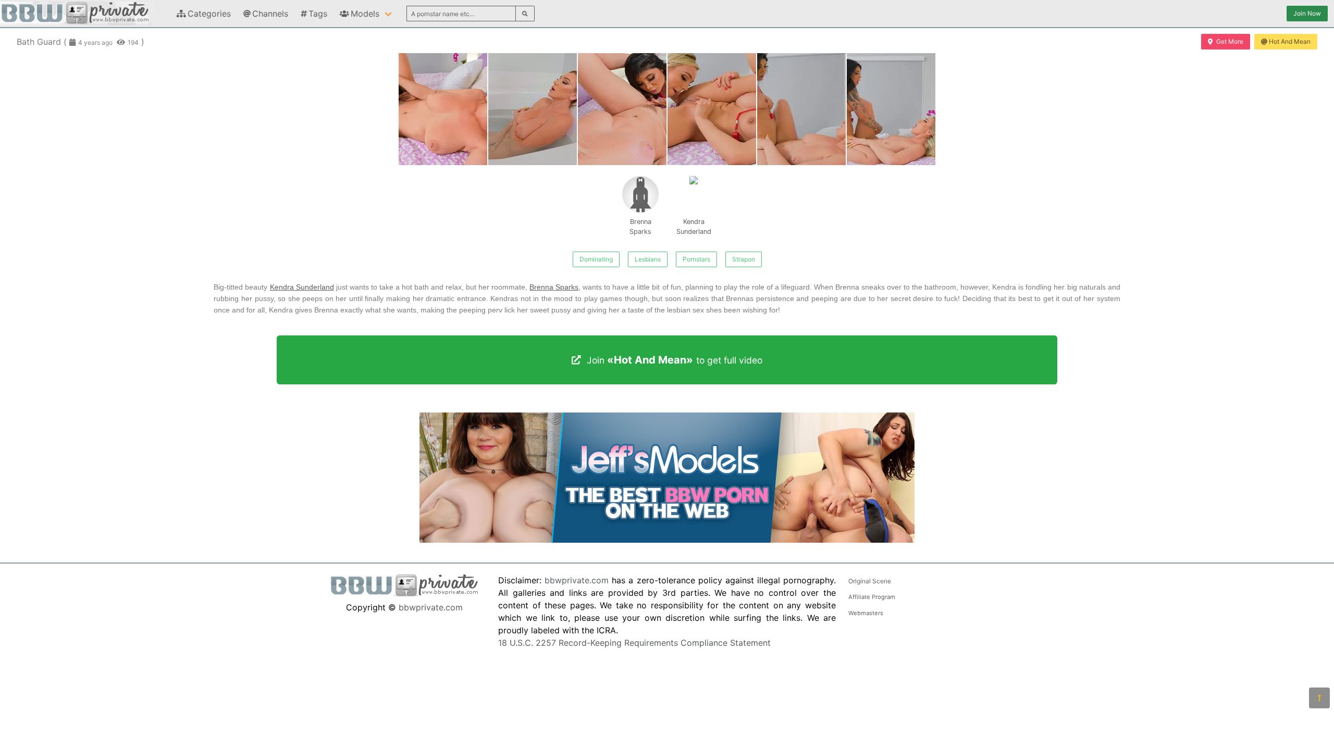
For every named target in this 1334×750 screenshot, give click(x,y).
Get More (1229, 41)
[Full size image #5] (891, 109)
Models (365, 13)
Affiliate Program (871, 597)
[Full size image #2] (622, 109)
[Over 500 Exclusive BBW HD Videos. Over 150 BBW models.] (667, 539)
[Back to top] (1319, 698)
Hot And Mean (1290, 41)
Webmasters (865, 613)
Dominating (596, 259)
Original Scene (869, 581)
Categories (209, 13)
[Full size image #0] (443, 109)
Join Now (1307, 13)
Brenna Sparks (640, 226)
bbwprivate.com (431, 607)
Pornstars (696, 259)
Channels (270, 13)
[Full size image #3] (712, 109)
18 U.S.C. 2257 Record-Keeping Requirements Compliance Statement (634, 643)
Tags (317, 13)
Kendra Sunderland (693, 226)
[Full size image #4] (801, 109)
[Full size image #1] (532, 109)
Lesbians (648, 259)
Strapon (743, 259)
